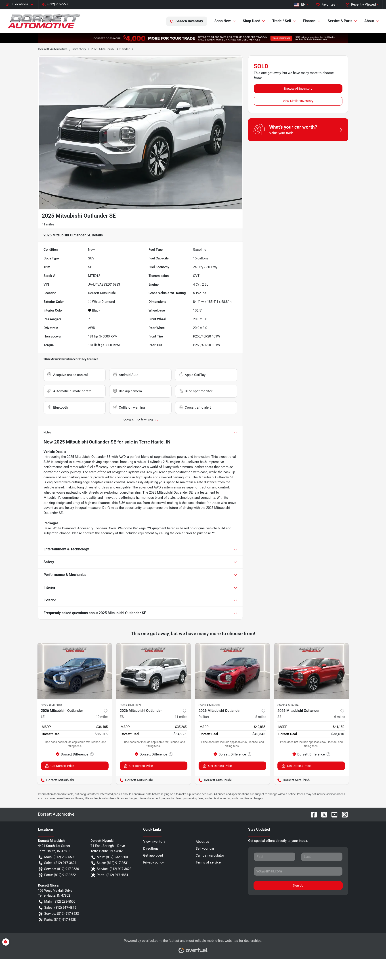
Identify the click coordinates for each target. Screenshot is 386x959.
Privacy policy (153, 862)
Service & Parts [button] (340, 21)
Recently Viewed (363, 4)
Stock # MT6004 (287, 705)
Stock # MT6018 (51, 705)
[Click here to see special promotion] (193, 38)
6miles (339, 717)
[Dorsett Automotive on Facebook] (312, 814)
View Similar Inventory (298, 101)
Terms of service (208, 862)
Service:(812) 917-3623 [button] (61, 914)
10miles (102, 717)
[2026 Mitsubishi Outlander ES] (153, 671)
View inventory (154, 842)
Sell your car (205, 849)
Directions (151, 849)
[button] (21, 4)
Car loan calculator (210, 855)
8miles (260, 717)
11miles (181, 717)
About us (202, 842)
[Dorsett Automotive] (43, 21)
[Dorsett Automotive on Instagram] (343, 814)
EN (303, 4)
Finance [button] (309, 21)
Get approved (153, 855)
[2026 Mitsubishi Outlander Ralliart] (232, 671)
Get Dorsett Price (62, 766)
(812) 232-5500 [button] (58, 4)
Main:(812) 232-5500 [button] (59, 857)
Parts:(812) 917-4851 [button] (112, 875)
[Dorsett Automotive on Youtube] (332, 814)
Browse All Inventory (298, 88)
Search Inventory (189, 21)
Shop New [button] (222, 21)
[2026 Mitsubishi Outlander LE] (74, 671)
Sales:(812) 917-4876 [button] (60, 908)
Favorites (328, 4)
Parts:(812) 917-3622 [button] (60, 875)
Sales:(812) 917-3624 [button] (60, 863)
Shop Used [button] (251, 21)
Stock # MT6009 (130, 705)
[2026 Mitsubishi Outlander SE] (311, 671)
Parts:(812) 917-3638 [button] (60, 920)
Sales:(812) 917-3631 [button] (113, 863)
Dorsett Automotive (52, 49)
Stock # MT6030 (209, 705)
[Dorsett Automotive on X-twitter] (322, 814)
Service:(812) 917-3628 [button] (114, 869)
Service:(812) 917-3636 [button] (61, 869)
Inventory (79, 49)
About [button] (369, 21)
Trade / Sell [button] (281, 21)
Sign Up (298, 885)
